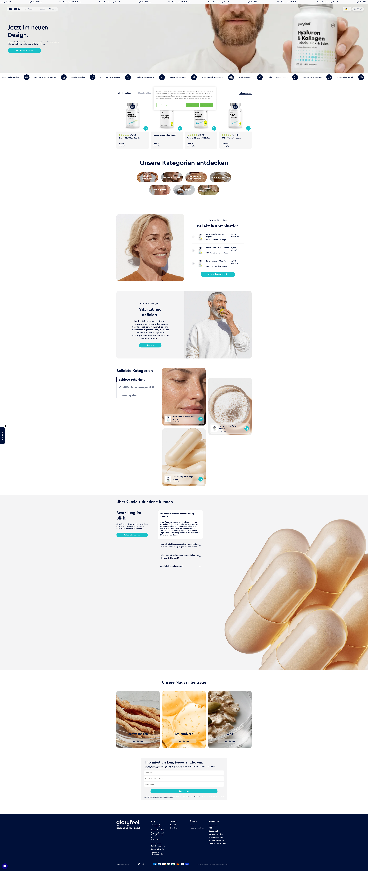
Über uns (150, 345)
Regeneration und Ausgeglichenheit (157, 834)
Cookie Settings (214, 831)
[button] (2, 435)
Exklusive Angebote (158, 846)
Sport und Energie (157, 849)
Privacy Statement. (193, 100)
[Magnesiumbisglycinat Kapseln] (167, 115)
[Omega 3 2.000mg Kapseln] (132, 115)
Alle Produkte (245, 93)
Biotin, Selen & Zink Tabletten (217, 247)
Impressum (213, 825)
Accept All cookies (206, 105)
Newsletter (174, 828)
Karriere (192, 825)
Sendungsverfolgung (197, 828)
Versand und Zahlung (216, 840)
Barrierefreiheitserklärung (218, 843)
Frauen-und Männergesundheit (157, 853)
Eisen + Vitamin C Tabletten (216, 261)
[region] (185, 98)
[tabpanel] (184, 124)
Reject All (192, 105)
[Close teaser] (5, 426)
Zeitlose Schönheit (157, 830)
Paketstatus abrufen (132, 535)
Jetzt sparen (184, 791)
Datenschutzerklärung (216, 834)
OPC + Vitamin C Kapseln (231, 138)
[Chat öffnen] (5, 866)
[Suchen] (358, 9)
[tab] (125, 93)
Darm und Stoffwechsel (155, 839)
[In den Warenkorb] (145, 128)
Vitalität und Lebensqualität (156, 826)
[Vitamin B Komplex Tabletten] (201, 115)
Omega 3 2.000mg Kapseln (129, 138)
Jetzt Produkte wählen (24, 50)
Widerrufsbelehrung (216, 837)
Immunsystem (156, 843)
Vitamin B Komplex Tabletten (198, 138)
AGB (210, 828)
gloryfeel (127, 864)
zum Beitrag (138, 741)
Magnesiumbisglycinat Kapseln (165, 135)
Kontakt (173, 825)
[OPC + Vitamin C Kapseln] (235, 115)
